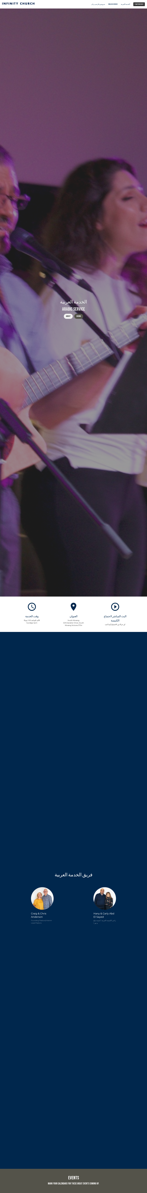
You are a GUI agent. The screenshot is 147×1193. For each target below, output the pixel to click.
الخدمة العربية (125, 4)
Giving (78, 316)
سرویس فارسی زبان (98, 4)
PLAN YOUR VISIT (139, 4)
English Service (113, 4)
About (68, 316)
